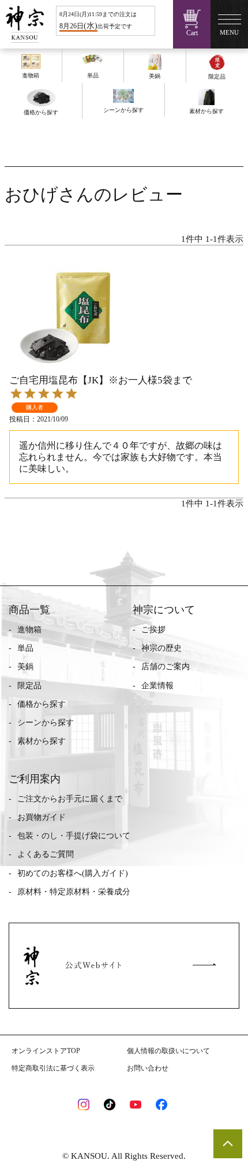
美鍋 (25, 666)
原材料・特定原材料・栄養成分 (73, 891)
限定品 (29, 685)
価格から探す (41, 704)
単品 (25, 648)
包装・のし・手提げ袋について (73, 835)
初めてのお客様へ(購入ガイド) (72, 873)
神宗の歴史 (161, 648)
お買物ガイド (41, 817)
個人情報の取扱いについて (168, 1051)
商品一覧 (29, 609)
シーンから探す (45, 722)
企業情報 (157, 685)
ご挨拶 (153, 629)
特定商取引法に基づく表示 (53, 1068)
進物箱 (29, 629)
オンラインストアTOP (46, 1051)
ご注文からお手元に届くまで (69, 798)
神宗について (164, 609)
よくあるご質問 (45, 854)
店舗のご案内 (165, 666)
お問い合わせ (147, 1068)
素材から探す (41, 741)
